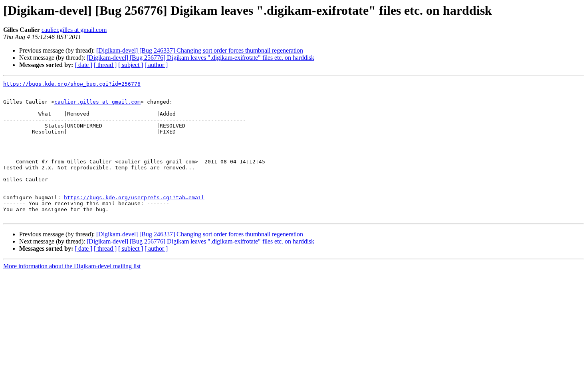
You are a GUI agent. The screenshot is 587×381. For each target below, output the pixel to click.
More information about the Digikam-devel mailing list (72, 266)
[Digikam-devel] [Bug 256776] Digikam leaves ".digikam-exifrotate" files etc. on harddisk (200, 57)
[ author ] (156, 64)
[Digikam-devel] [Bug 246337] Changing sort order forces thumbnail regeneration (199, 50)
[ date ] (83, 64)
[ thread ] (105, 64)
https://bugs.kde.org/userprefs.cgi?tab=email (134, 197)
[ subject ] (130, 64)
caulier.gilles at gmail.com (74, 29)
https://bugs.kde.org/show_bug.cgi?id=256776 (72, 84)
